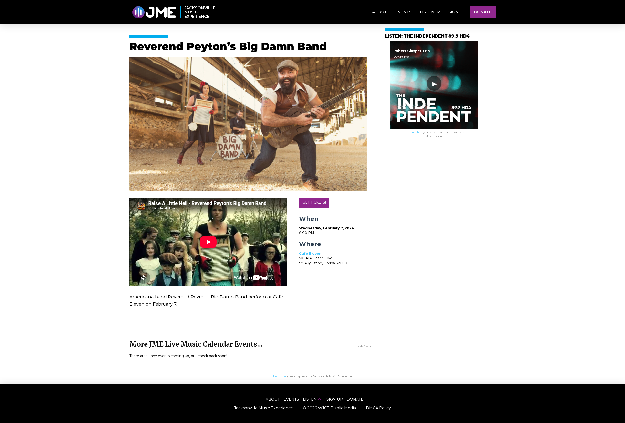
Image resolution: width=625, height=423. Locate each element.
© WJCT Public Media (329, 408)
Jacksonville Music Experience (263, 408)
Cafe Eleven (310, 253)
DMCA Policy (378, 408)
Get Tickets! (314, 202)
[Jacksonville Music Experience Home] (153, 12)
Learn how (416, 132)
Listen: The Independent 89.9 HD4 (427, 36)
